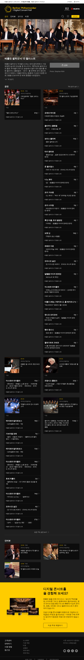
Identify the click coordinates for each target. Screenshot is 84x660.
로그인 (75, 16)
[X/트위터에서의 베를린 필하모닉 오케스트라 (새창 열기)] (72, 650)
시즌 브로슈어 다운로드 (71, 640)
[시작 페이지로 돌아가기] (20, 9)
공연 (6, 16)
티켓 (27, 16)
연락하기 (8, 644)
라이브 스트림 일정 (69, 643)
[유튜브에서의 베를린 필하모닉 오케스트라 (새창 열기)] (64, 650)
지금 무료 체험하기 (55, 625)
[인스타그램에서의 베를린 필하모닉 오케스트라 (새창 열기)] (76, 650)
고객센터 (69, 1)
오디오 (20, 16)
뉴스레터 (26, 640)
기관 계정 (26, 643)
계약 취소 (26, 653)
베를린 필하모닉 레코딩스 (38, 2)
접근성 (7, 650)
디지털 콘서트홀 (25, 2)
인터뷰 (13, 16)
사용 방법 (8, 647)
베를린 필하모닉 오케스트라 (12, 2)
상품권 (25, 648)
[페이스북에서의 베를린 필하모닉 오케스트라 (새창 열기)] (68, 650)
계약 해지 (26, 650)
